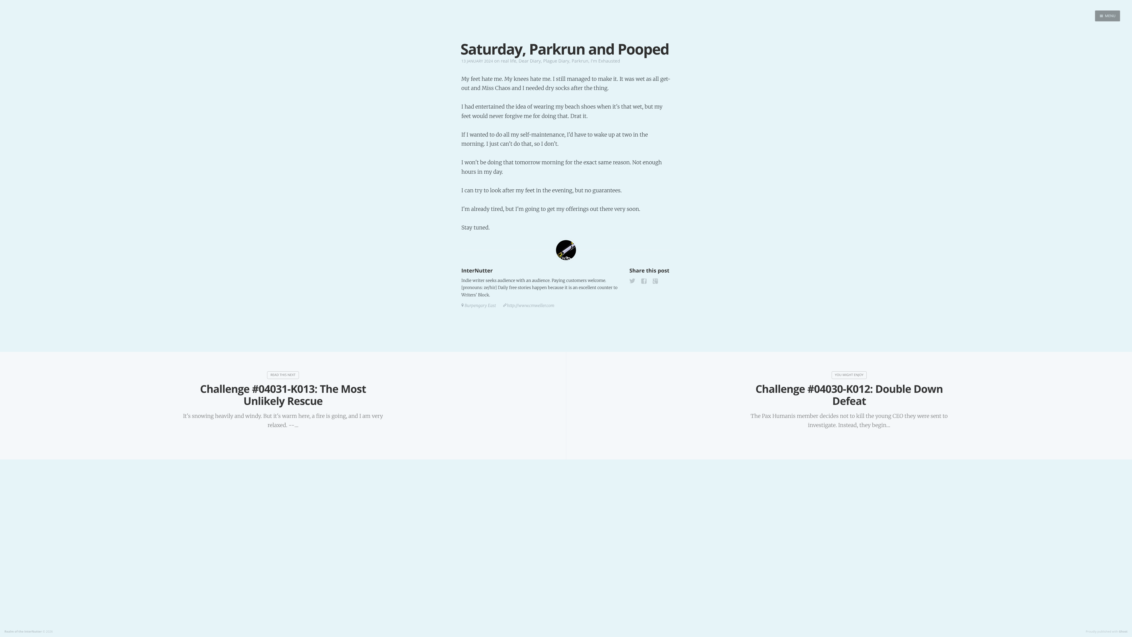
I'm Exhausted (605, 61)
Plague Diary (556, 61)
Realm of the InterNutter (23, 631)
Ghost (1123, 631)
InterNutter (477, 270)
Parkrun (580, 61)
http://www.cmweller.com (531, 305)
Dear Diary (530, 61)
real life (508, 61)
